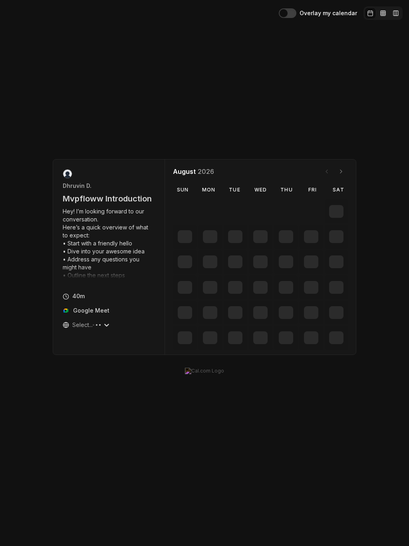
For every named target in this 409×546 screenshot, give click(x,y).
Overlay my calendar (328, 13)
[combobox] (73, 325)
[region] (109, 243)
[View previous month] (327, 171)
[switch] (287, 13)
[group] (383, 13)
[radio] (370, 13)
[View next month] (341, 171)
